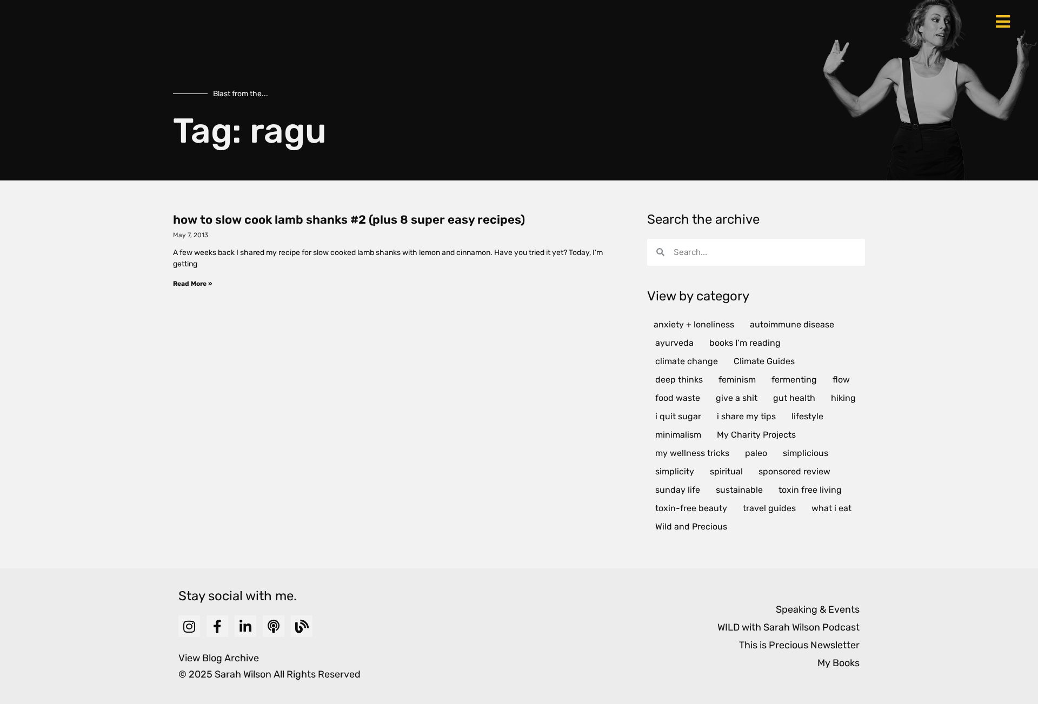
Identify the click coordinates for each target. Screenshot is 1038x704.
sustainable (739, 490)
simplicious (805, 453)
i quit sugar (678, 416)
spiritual (726, 471)
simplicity (674, 471)
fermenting (794, 379)
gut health (794, 398)
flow (841, 379)
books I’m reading (745, 343)
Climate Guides (764, 361)
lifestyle (807, 416)
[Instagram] (189, 626)
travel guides (769, 508)
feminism (737, 379)
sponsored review (794, 471)
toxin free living (810, 490)
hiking (843, 398)
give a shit (736, 398)
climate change (686, 361)
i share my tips (746, 416)
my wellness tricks (692, 453)
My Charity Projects (756, 435)
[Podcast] (273, 626)
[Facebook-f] (217, 626)
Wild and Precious (691, 526)
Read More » (192, 283)
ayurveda (674, 343)
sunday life (677, 490)
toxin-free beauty (691, 508)
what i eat (831, 508)
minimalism (678, 435)
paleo (756, 453)
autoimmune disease (792, 324)
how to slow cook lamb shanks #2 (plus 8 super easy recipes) (349, 219)
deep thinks (679, 379)
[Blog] (301, 626)
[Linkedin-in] (245, 626)
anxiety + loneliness (694, 324)
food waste (677, 398)
